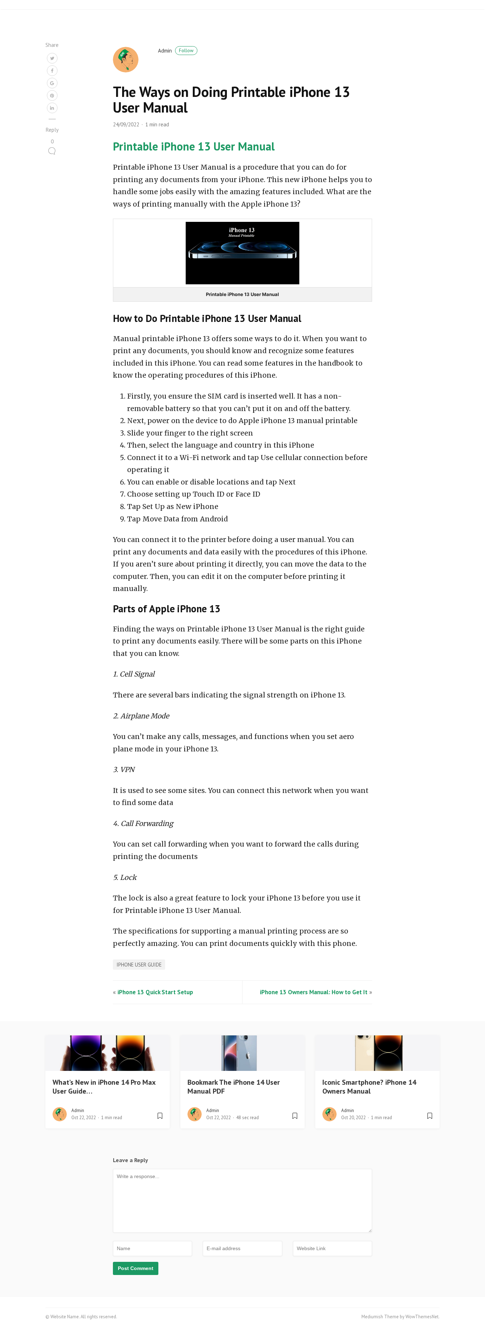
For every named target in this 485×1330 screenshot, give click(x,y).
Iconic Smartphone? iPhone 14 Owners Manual (369, 1087)
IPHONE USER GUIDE (139, 964)
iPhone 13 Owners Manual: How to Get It (313, 992)
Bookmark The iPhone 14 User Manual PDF (233, 1087)
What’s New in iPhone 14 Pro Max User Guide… (104, 1087)
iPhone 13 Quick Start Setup (155, 992)
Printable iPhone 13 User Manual (194, 146)
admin (176, 50)
